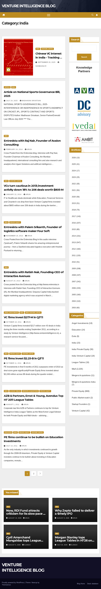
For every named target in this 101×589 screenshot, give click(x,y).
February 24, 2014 (14, 149)
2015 (74, 229)
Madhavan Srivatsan (31, 101)
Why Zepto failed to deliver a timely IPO (74, 512)
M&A (74, 369)
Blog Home (81, 584)
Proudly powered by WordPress (13, 582)
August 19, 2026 (15, 518)
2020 (74, 197)
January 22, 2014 (14, 194)
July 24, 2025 (12, 101)
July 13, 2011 (12, 446)
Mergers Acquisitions (30, 391)
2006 (74, 288)
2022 (74, 184)
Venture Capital (47, 48)
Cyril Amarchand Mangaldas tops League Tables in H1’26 (23, 540)
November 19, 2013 (15, 236)
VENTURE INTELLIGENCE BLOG (28, 6)
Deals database (92, 584)
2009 (74, 268)
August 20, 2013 (13, 281)
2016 (74, 223)
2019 (74, 203)
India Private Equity (80, 349)
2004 (74, 301)
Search (75, 39)
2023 (74, 177)
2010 (74, 262)
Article (7, 87)
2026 (74, 158)
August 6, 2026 (14, 545)
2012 (74, 249)
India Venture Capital (33, 312)
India (38, 48)
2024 (74, 171)
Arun (29, 149)
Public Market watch (81, 398)
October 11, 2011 (14, 363)
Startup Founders (79, 404)
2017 (74, 216)
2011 (74, 255)
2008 (74, 275)
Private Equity (15, 222)
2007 (74, 281)
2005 (74, 295)
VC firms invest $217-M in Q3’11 (23, 317)
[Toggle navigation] (49, 15)
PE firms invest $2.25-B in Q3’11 (24, 358)
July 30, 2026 (62, 545)
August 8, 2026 (63, 518)
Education (8, 432)
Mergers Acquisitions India (83, 382)
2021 (74, 190)
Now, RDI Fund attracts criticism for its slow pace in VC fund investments (26, 513)
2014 (74, 236)
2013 (74, 242)
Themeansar (6, 585)
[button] (92, 15)
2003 (74, 308)
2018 (74, 210)
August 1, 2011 (13, 404)
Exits (74, 336)
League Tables (15, 391)
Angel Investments (11, 312)
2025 (74, 164)
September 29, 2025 (47, 62)
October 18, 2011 (14, 322)
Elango (27, 545)
